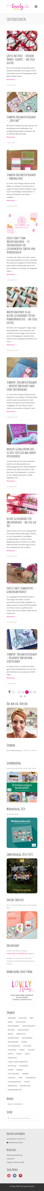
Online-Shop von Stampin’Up (17, 953)
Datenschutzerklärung (14, 1155)
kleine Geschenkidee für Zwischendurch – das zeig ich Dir (21, 522)
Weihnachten (25, 1086)
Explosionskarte (28, 1026)
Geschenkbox (27, 1038)
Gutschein (27, 1046)
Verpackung (12, 1086)
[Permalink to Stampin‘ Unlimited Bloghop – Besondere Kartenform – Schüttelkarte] (22, 639)
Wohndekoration (15, 1090)
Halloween (12, 1050)
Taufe (20, 1078)
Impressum (11, 1159)
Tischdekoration (14, 1082)
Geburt (10, 1034)
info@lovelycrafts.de (15, 1142)
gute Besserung (14, 1046)
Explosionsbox (13, 1026)
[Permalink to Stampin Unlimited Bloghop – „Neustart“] (22, 102)
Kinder (19, 1054)
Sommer (25, 1074)
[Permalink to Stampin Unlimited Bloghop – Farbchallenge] (22, 160)
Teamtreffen (30, 1078)
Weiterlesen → (12, 79)
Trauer (26, 1082)
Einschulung (21, 1022)
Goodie (24, 1042)
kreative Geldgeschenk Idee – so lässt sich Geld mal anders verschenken (22, 452)
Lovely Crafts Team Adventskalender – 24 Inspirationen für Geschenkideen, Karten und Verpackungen (21, 245)
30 (21, 696)
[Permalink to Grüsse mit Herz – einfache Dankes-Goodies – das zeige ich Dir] (22, 41)
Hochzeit (31, 1050)
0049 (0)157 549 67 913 (16, 1139)
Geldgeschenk (13, 1038)
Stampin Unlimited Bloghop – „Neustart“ (21, 119)
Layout (27, 1054)
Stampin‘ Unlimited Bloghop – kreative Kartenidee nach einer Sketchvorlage (22, 386)
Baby (31, 1018)
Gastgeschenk (23, 1030)
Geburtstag (20, 1034)
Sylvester (11, 1078)
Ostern (10, 1070)
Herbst (22, 1050)
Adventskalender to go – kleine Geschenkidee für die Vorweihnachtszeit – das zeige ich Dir (22, 317)
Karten (10, 1054)
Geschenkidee (13, 1042)
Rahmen (19, 1070)
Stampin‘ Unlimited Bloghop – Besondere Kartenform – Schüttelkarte (22, 658)
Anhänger (12, 1018)
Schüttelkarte (13, 1074)
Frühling (11, 1030)
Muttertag (12, 1066)
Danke (10, 1022)
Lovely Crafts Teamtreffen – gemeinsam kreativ (21, 590)
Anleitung (23, 1018)
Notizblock (23, 1066)
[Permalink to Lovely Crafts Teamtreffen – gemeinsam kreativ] (22, 573)
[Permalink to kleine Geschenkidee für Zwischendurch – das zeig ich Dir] (22, 504)
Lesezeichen (12, 1058)
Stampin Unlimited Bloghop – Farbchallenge (21, 176)
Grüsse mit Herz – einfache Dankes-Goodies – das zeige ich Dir (21, 59)
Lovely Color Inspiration (17, 1062)
